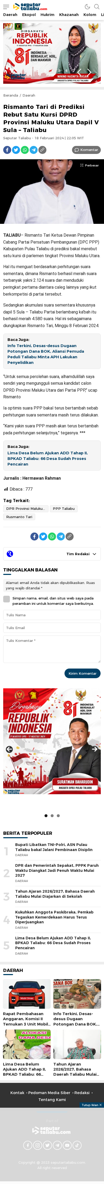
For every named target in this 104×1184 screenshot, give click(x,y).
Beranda (10, 95)
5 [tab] (59, 70)
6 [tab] (67, 70)
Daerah (28, 95)
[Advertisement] (52, 1145)
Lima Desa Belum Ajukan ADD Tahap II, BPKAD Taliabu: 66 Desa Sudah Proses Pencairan (47, 459)
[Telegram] (34, 150)
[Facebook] (7, 150)
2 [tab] (38, 70)
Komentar (89, 150)
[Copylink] (42, 150)
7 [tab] (74, 70)
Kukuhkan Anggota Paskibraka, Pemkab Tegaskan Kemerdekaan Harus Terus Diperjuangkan (54, 917)
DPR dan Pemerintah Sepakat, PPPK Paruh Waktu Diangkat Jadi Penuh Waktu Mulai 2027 (57, 870)
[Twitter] (16, 150)
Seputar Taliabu (17, 138)
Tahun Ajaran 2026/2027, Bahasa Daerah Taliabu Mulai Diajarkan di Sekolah (55, 894)
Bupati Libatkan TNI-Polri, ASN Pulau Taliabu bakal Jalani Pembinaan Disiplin (54, 847)
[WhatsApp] (25, 150)
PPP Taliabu (64, 508)
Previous (79, 72)
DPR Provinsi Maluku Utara (27, 508)
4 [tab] (52, 70)
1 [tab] (31, 70)
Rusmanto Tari (19, 517)
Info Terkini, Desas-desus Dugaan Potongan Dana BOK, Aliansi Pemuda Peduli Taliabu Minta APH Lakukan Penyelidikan (45, 354)
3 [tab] (45, 70)
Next (89, 72)
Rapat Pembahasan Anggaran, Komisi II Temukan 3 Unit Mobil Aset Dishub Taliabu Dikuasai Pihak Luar (25, 1024)
